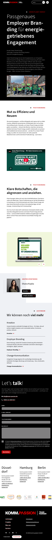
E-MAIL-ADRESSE (6, 412)
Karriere (7, 528)
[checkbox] (3, 441)
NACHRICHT (5, 426)
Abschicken (6, 452)
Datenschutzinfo (30, 525)
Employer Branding (12, 350)
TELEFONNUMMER (6, 419)
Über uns (8, 525)
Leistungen (8, 519)
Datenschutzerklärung (16, 441)
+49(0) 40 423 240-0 (25, 478)
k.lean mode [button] (7, 536)
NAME (3, 405)
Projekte (8, 522)
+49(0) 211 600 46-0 (9, 400)
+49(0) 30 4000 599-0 (43, 478)
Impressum (29, 519)
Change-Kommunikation (14, 366)
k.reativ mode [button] (16, 536)
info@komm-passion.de (10, 396)
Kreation (9, 333)
